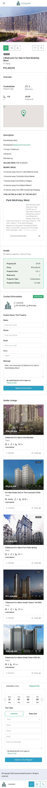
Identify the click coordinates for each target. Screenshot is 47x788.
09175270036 (20, 306)
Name (5, 320)
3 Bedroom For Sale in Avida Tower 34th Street (24, 658)
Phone (5, 330)
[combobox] (23, 355)
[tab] (6, 48)
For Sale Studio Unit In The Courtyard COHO (22, 493)
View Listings (38, 296)
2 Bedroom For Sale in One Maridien (19, 438)
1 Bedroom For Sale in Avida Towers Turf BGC (23, 603)
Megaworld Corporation (21, 145)
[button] (23, 113)
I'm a (5, 351)
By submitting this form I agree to (19, 382)
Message (6, 361)
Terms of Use (11, 383)
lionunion (11, 453)
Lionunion (11, 508)
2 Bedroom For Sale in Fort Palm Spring (21, 548)
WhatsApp (32, 306)
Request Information (24, 388)
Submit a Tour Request (23, 760)
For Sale (6, 54)
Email (5, 341)
